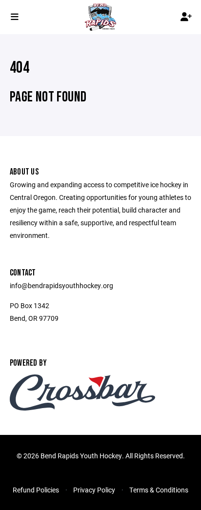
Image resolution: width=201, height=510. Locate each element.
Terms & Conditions (158, 489)
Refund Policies (36, 489)
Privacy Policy (94, 489)
